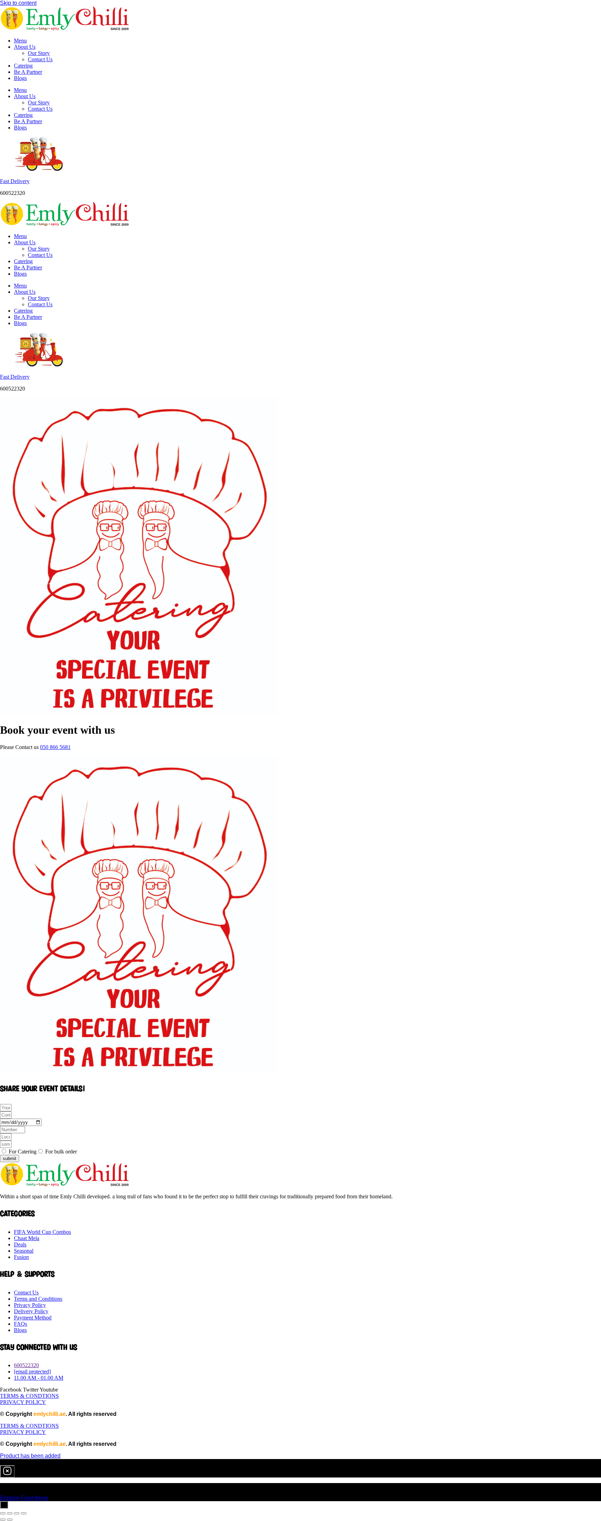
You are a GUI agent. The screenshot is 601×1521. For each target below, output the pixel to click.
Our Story (39, 53)
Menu (20, 41)
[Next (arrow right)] (10, 1520)
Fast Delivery (15, 181)
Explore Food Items (24, 1498)
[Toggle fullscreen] (10, 1513)
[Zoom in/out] (3, 1513)
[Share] (16, 1513)
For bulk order (61, 1151)
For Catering (23, 1151)
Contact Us (40, 59)
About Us (24, 47)
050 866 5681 (55, 747)
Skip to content (18, 3)
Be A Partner (28, 72)
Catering (23, 66)
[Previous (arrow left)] (3, 1520)
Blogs (20, 78)
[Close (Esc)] (23, 1513)
